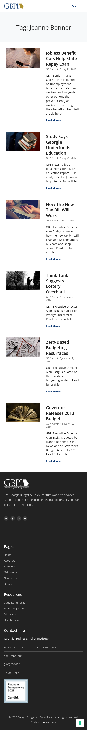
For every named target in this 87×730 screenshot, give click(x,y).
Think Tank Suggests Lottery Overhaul (57, 284)
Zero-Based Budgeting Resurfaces (57, 347)
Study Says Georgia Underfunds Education (58, 145)
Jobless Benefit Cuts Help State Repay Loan (61, 58)
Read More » (53, 120)
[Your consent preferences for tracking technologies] (80, 723)
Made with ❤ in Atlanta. (43, 722)
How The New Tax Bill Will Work (60, 210)
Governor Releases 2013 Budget (60, 413)
